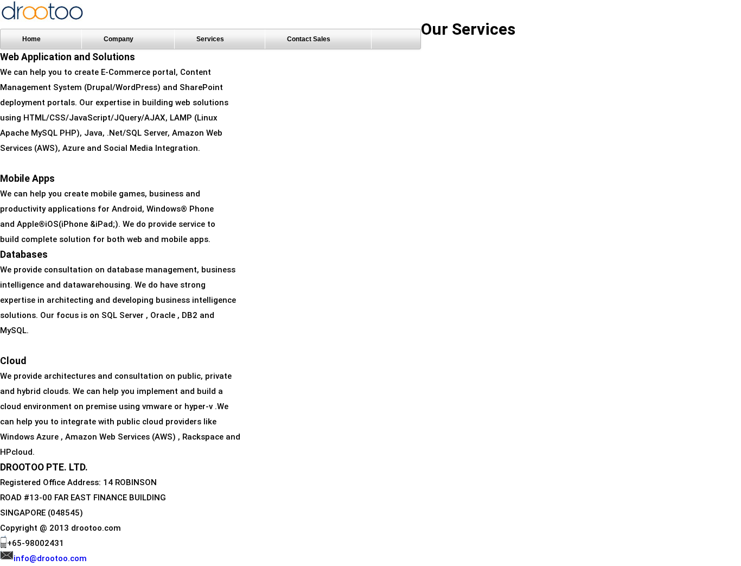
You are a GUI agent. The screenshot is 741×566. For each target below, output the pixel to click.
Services (210, 39)
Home (31, 39)
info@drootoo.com (50, 558)
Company (118, 39)
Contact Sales (308, 39)
